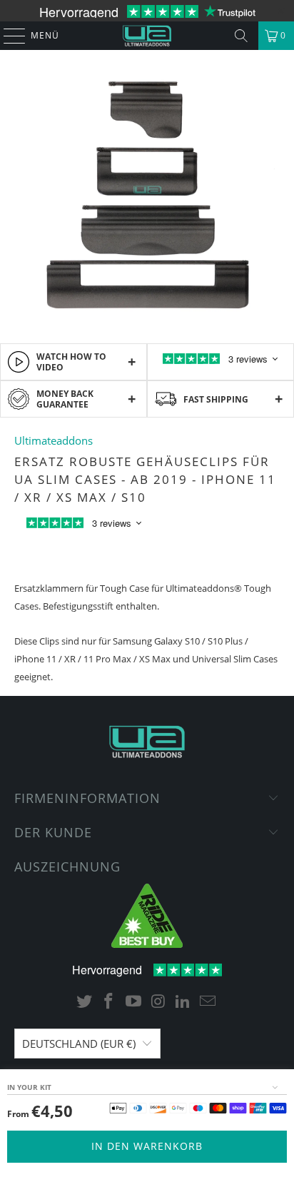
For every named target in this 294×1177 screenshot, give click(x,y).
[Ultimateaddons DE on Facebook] (109, 1002)
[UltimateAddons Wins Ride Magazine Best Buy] (147, 944)
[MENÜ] (7, 35)
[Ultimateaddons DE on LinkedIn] (183, 1002)
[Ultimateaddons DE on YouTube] (134, 1002)
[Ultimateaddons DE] (147, 35)
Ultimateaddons (53, 440)
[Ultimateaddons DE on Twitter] (84, 1002)
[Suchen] (241, 35)
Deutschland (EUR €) (79, 1043)
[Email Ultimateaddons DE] (208, 1002)
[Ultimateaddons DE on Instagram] (158, 1002)
